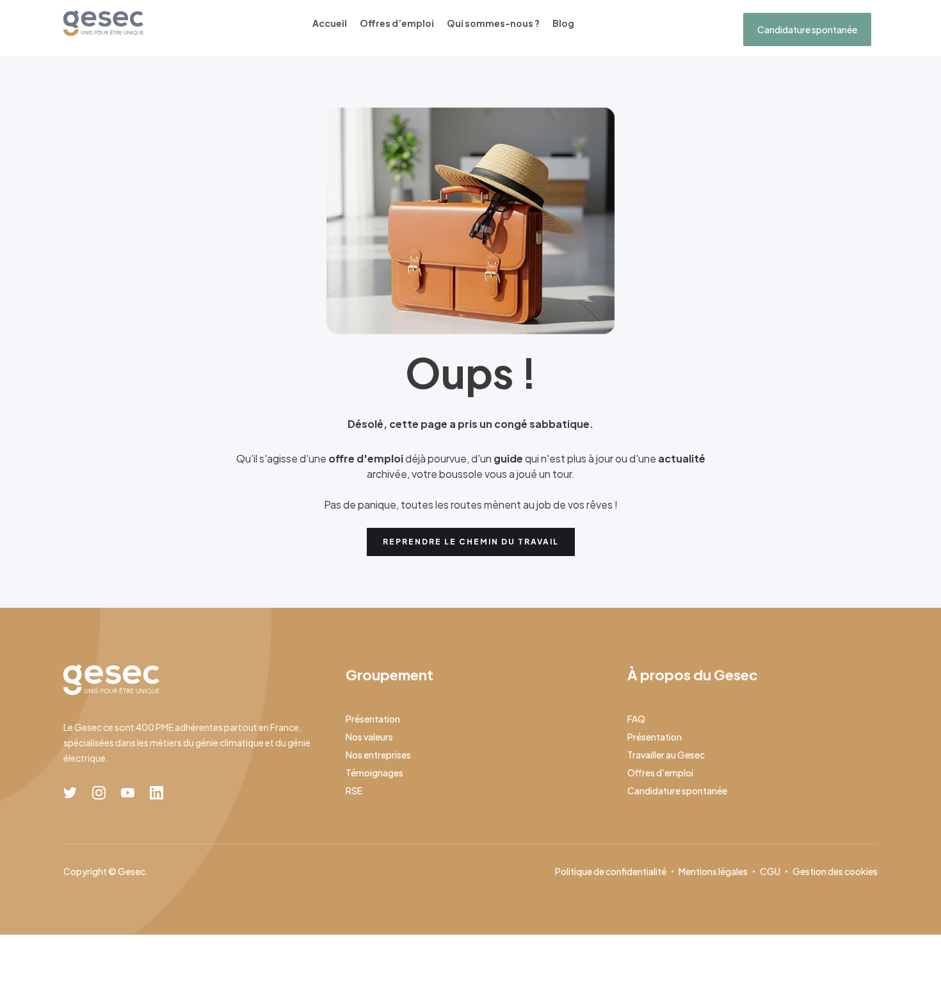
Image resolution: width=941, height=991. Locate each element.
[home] (103, 23)
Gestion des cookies (835, 871)
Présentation (373, 719)
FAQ (636, 719)
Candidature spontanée (807, 29)
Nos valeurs (369, 736)
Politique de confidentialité (610, 871)
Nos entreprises (378, 754)
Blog (563, 23)
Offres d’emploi (397, 23)
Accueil (329, 23)
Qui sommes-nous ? (493, 23)
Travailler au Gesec (666, 754)
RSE (354, 790)
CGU (770, 871)
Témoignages (374, 772)
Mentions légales (713, 871)
